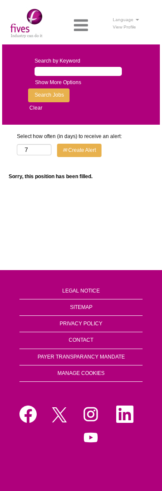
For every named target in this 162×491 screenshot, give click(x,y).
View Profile (124, 27)
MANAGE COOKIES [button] (81, 373)
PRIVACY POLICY (81, 324)
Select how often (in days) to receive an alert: (69, 136)
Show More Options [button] (58, 82)
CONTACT (81, 340)
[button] (81, 25)
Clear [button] (35, 108)
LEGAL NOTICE (81, 291)
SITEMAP (81, 307)
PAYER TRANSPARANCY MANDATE (81, 357)
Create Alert (81, 150)
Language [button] (124, 19)
